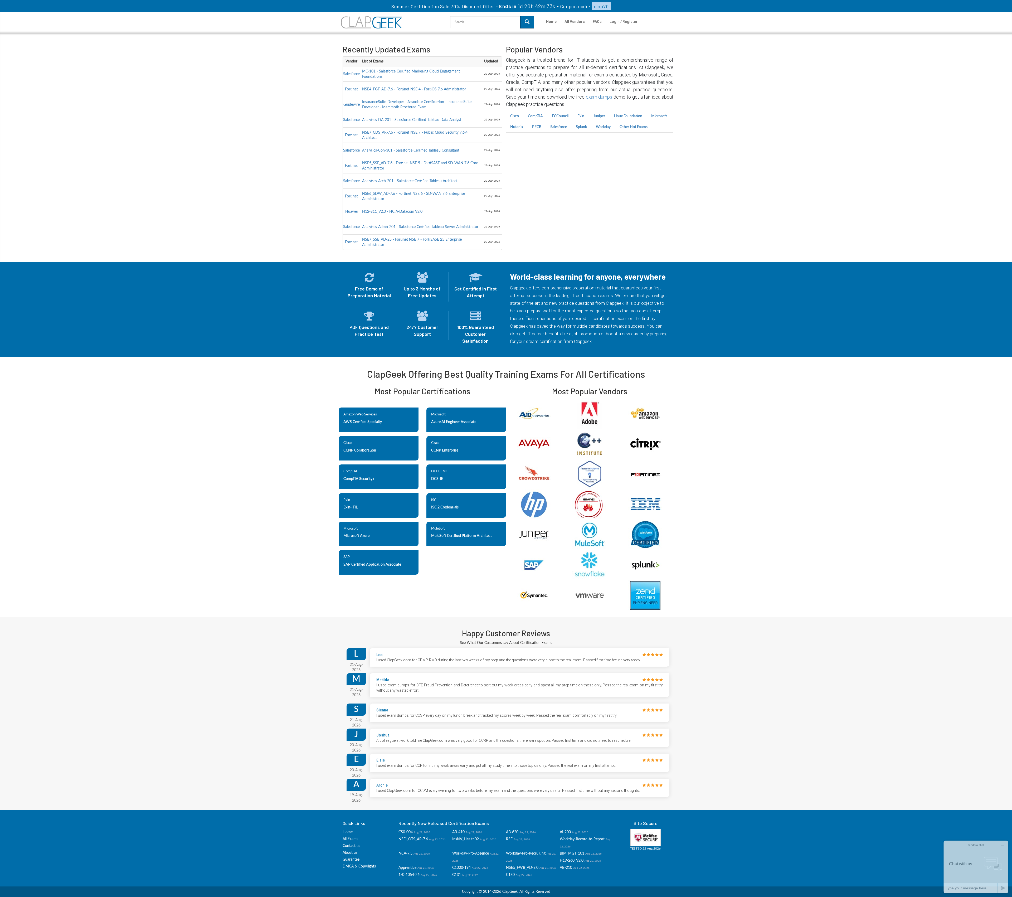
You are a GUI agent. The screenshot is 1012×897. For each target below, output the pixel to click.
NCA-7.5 (405, 853)
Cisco (514, 116)
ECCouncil (560, 116)
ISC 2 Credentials (445, 507)
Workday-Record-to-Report (582, 839)
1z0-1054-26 (409, 875)
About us (350, 853)
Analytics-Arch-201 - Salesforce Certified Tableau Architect (410, 181)
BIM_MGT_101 (572, 853)
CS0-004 (405, 832)
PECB (536, 127)
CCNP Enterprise (444, 450)
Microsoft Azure (356, 536)
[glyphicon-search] (527, 22)
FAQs (597, 22)
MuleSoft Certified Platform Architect (461, 536)
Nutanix (516, 127)
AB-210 (566, 868)
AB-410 (458, 832)
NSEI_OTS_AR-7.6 (413, 839)
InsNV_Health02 (465, 839)
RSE (509, 839)
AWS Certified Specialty (362, 422)
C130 (510, 875)
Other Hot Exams (634, 127)
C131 (456, 875)
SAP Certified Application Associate (372, 564)
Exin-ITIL (350, 507)
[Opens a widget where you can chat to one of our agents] (976, 866)
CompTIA (535, 116)
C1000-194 (461, 868)
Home (551, 22)
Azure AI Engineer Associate (453, 422)
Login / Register (624, 22)
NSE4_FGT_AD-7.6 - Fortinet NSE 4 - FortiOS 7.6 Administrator (414, 89)
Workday (603, 127)
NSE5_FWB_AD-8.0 (522, 868)
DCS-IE (437, 479)
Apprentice (407, 868)
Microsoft (659, 116)
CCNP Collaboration (359, 450)
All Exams (350, 839)
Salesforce (351, 74)
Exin (580, 116)
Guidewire (351, 104)
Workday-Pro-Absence (470, 853)
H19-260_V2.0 (571, 860)
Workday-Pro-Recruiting (526, 853)
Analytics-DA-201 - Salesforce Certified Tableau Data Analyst (411, 120)
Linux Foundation (628, 116)
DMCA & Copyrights (359, 866)
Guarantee (351, 859)
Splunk (581, 127)
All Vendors (575, 22)
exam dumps (599, 97)
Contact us (351, 846)
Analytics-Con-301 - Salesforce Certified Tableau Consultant (410, 150)
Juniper (599, 116)
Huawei (351, 212)
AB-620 (512, 832)
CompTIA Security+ (358, 479)
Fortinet (351, 89)
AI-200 (565, 832)
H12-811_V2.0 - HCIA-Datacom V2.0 (392, 212)
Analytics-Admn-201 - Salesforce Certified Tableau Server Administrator (420, 227)
